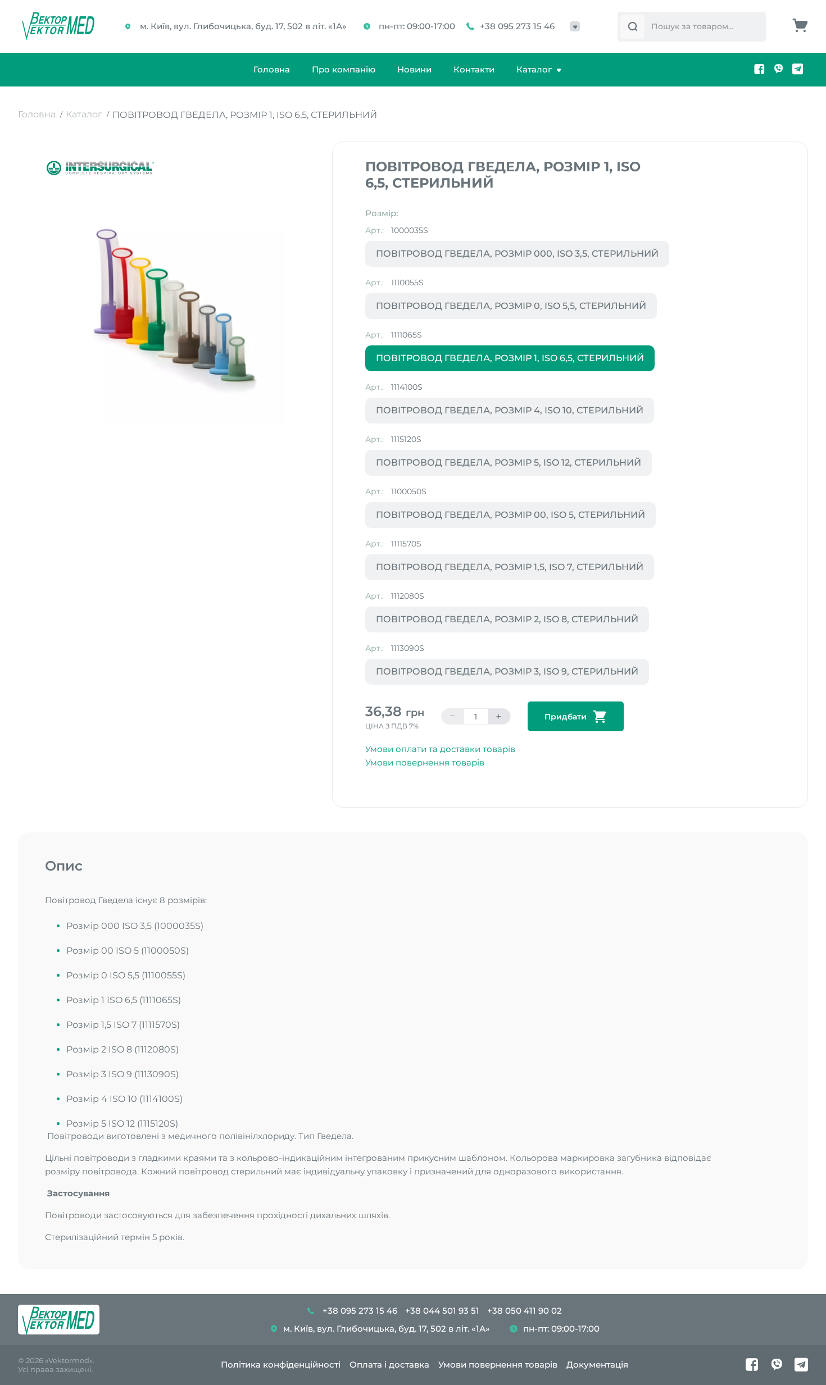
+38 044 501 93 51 (442, 1310)
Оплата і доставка (389, 1364)
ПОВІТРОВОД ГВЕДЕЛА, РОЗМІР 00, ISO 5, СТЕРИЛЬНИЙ (510, 514)
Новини (414, 69)
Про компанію (343, 69)
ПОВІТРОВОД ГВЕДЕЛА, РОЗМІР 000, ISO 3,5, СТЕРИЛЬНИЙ (517, 253)
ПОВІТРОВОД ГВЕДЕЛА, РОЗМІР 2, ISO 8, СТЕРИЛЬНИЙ (507, 619)
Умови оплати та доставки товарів (440, 749)
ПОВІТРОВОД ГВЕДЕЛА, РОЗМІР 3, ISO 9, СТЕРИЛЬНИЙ (507, 671)
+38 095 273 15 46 (517, 26)
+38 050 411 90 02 (524, 1310)
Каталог (534, 69)
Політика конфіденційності (281, 1364)
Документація (597, 1364)
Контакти (473, 69)
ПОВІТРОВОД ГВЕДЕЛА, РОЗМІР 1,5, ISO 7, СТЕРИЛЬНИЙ (509, 567)
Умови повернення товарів (424, 762)
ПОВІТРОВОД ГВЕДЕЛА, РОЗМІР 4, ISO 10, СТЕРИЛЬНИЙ (509, 410)
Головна (271, 69)
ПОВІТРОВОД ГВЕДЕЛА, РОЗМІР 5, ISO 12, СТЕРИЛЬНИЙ (508, 462)
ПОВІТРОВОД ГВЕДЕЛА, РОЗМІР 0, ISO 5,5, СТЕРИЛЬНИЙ (511, 305)
